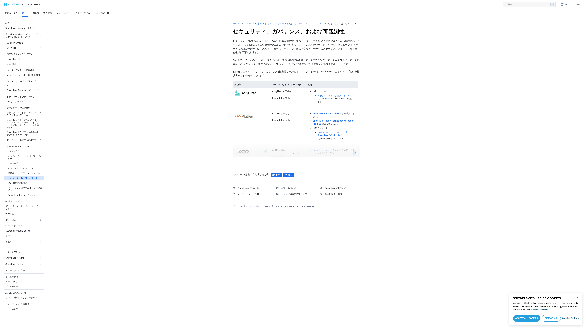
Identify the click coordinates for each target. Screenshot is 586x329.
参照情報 (47, 12)
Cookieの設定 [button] (267, 206)
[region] (545, 309)
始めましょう (11, 12)
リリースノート (63, 12)
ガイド (25, 12)
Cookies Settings (570, 318)
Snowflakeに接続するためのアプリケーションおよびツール (274, 23)
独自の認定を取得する (335, 193)
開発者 (36, 12)
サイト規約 (254, 206)
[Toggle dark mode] (578, 4)
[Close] (577, 297)
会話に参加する (288, 188)
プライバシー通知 (240, 206)
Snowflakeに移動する (248, 188)
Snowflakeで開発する (335, 188)
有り (278, 174)
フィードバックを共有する (250, 193)
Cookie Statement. (540, 310)
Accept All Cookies (526, 318)
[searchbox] (528, 4)
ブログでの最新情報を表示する (296, 193)
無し (290, 174)
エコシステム (315, 23)
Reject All (551, 318)
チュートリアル (82, 12)
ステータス (100, 12)
